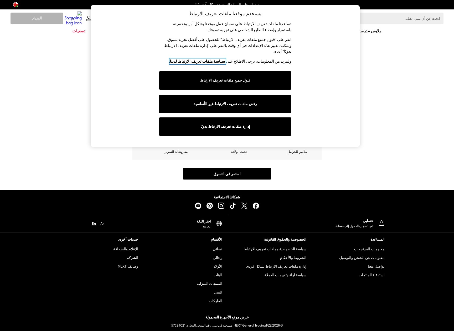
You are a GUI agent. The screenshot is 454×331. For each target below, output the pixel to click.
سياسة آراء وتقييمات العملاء (285, 275)
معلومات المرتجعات (369, 249)
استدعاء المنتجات (372, 275)
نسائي (217, 249)
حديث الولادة (239, 152)
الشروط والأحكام (293, 258)
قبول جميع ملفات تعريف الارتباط (225, 80)
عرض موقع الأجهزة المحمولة (227, 317)
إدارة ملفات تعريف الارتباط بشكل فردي (276, 266)
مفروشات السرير (176, 152)
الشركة (132, 258)
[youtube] (198, 205)
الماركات (215, 301)
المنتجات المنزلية (209, 283)
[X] (244, 205)
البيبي (218, 292)
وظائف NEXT (128, 266)
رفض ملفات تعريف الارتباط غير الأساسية (225, 104)
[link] (89, 18)
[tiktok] (233, 205)
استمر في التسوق (227, 174)
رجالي (217, 258)
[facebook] (256, 205)
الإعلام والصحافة (125, 249)
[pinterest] (209, 205)
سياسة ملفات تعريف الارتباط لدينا (197, 61)
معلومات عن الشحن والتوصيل (362, 258)
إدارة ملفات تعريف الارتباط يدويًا (225, 126)
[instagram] (221, 205)
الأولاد (218, 266)
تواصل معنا (376, 266)
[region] (225, 76)
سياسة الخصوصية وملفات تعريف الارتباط (275, 249)
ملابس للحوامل (297, 152)
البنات (218, 275)
